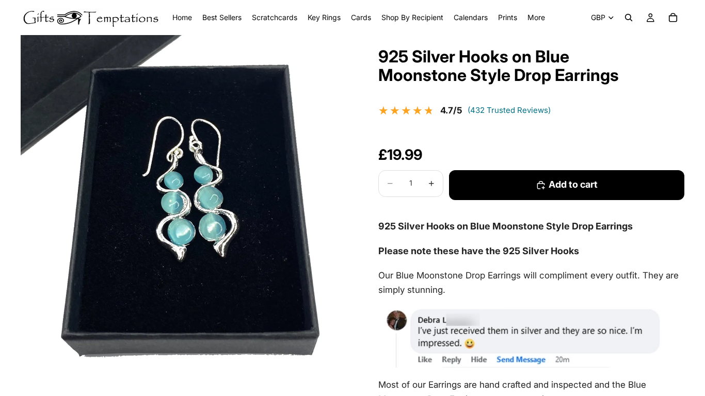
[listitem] (536, 17)
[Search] (628, 17)
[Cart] (673, 17)
